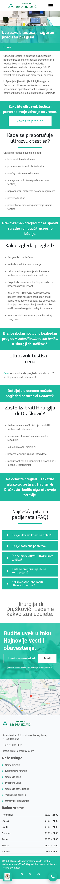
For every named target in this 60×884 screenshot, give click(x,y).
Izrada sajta (36, 861)
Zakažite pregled (30, 121)
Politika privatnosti (11, 867)
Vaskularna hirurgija (15, 794)
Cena (6, 373)
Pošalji (47, 658)
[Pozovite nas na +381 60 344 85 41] (52, 876)
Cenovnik (46, 396)
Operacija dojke (13, 776)
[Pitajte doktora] (7, 876)
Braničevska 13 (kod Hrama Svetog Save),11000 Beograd (25, 737)
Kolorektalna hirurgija (16, 770)
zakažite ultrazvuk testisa (38, 339)
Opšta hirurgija (12, 765)
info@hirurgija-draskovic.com (18, 750)
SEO (19, 864)
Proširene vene (13, 782)
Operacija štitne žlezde (17, 788)
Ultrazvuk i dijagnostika (17, 800)
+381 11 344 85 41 (13, 745)
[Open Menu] (51, 5)
